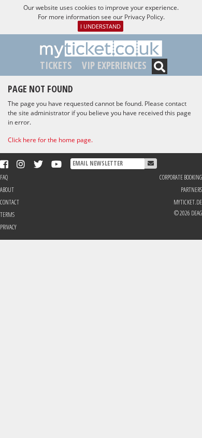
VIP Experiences (114, 65)
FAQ (4, 177)
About (7, 189)
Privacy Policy (143, 16)
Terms (7, 214)
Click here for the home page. (50, 139)
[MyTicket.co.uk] (101, 48)
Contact (9, 202)
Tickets (56, 65)
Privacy (8, 227)
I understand (100, 26)
